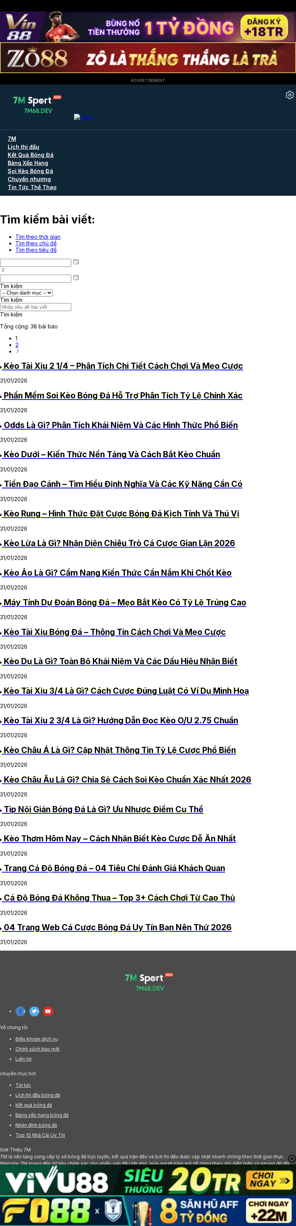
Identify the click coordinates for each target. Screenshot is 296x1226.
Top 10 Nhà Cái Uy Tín (40, 1135)
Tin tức (23, 1085)
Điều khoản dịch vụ (36, 1039)
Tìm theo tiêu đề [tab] (36, 250)
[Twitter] (34, 1011)
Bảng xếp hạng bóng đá (42, 1115)
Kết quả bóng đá (33, 1105)
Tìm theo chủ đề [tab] (36, 243)
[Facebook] (20, 1011)
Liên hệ (23, 1059)
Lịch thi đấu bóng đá (37, 1095)
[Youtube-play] (48, 1011)
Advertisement (148, 80)
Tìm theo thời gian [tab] (38, 236)
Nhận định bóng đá (36, 1125)
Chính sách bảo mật (37, 1049)
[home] (46, 117)
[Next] (17, 351)
